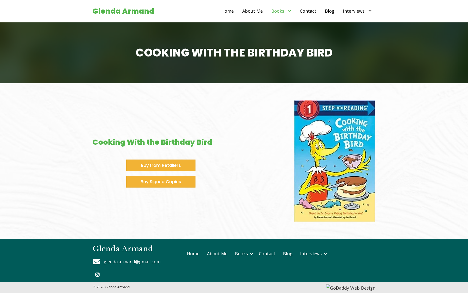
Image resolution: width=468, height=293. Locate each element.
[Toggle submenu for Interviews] (369, 10)
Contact (267, 253)
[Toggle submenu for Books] (289, 10)
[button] (97, 275)
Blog (287, 253)
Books (241, 253)
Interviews (311, 253)
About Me (217, 253)
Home (193, 253)
